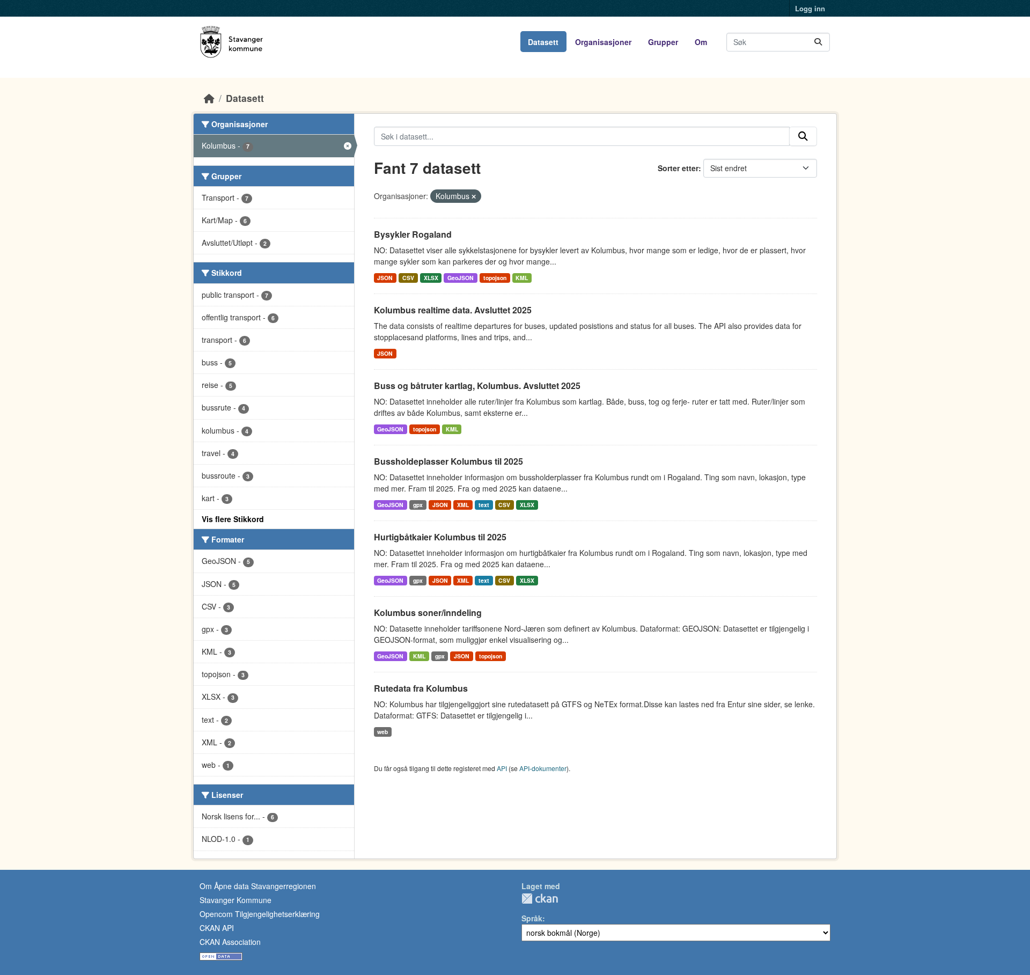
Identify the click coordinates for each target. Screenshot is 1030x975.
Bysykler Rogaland (413, 234)
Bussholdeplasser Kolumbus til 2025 (448, 461)
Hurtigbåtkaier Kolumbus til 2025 (440, 537)
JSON (385, 278)
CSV (408, 278)
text (484, 505)
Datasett (543, 41)
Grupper (663, 41)
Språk (531, 918)
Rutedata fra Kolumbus (421, 688)
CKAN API (217, 927)
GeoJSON (460, 278)
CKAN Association (230, 941)
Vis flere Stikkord (233, 519)
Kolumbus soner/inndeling (428, 612)
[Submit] (818, 42)
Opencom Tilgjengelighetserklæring (260, 913)
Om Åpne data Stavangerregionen (258, 886)
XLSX (431, 278)
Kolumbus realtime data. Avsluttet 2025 (453, 310)
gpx (418, 505)
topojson (494, 278)
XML (463, 505)
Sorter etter (678, 168)
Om (701, 41)
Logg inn (810, 8)
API (502, 768)
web (382, 732)
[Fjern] (474, 196)
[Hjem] (209, 98)
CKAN (539, 898)
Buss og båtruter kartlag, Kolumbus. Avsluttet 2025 (477, 385)
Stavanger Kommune (235, 900)
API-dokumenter (542, 768)
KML (522, 278)
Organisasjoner (603, 41)
